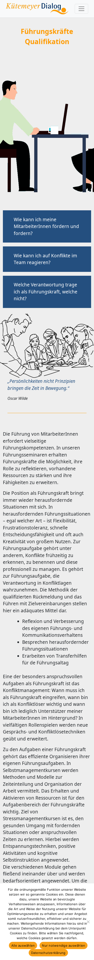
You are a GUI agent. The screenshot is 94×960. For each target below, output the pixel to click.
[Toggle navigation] (81, 9)
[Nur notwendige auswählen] (88, 921)
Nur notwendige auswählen (63, 945)
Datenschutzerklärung (48, 953)
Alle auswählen (23, 945)
